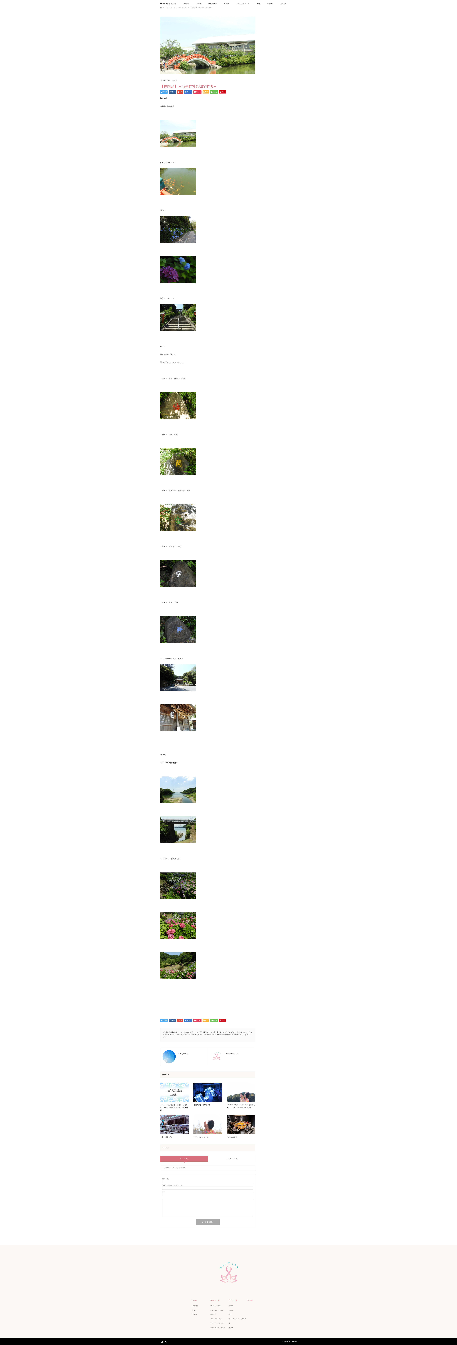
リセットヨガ (202, 1035)
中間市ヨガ (210, 1035)
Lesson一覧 (212, 4)
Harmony (165, 3)
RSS (166, 1341)
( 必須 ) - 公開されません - (172, 1185)
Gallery (270, 4)
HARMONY (202, 1032)
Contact (283, 4)
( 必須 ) (166, 1179)
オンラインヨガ (228, 1032)
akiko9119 (173, 1032)
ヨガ (189, 1032)
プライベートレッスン (217, 1323)
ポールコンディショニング (173, 1035)
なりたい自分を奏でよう (215, 1032)
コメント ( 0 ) (184, 1158)
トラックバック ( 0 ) (231, 1158)
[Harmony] (228, 1288)
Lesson (231, 1310)
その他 (175, 80)
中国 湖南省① (166, 1137)
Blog (258, 4)
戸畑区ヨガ (237, 1035)
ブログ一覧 (233, 1300)
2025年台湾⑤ (232, 1137)
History (231, 1306)
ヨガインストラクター (190, 1035)
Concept (186, 4)
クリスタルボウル (243, 4)
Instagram (162, 1341)
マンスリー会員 (215, 1306)
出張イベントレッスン (217, 1327)
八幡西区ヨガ (219, 1035)
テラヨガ (213, 1314)
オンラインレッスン (240, 1032)
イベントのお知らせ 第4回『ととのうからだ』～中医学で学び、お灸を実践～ (174, 1107)
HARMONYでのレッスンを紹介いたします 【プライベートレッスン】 (241, 1106)
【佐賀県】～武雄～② (201, 1105)
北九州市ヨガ (228, 1035)
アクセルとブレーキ (200, 1137)
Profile (198, 4)
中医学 (226, 4)
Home (173, 4)
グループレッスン (216, 1319)
